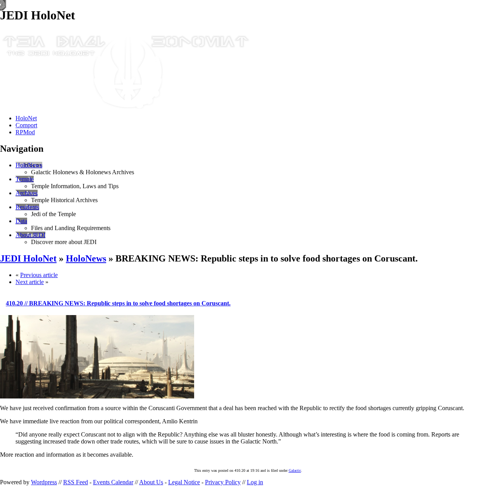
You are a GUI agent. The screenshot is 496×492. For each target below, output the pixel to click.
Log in (255, 482)
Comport (26, 125)
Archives (27, 193)
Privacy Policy (223, 482)
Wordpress (44, 482)
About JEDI (30, 235)
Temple (25, 179)
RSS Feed (75, 482)
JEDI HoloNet (28, 258)
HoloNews (29, 165)
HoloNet (26, 118)
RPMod (25, 132)
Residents (27, 207)
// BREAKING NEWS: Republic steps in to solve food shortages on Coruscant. (118, 303)
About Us (151, 482)
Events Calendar (113, 482)
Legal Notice (184, 482)
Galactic (295, 470)
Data (21, 221)
